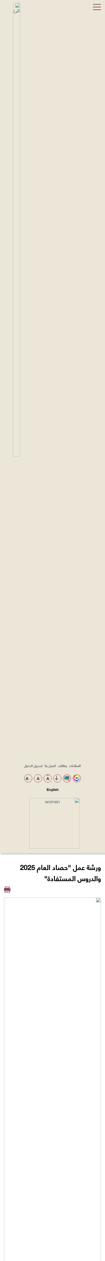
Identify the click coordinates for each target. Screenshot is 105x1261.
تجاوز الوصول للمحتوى (56, 778)
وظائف (62, 765)
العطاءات (75, 765)
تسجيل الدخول (33, 765)
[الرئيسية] (14, 455)
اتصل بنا (50, 765)
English (53, 789)
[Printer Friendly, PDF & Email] (7, 890)
